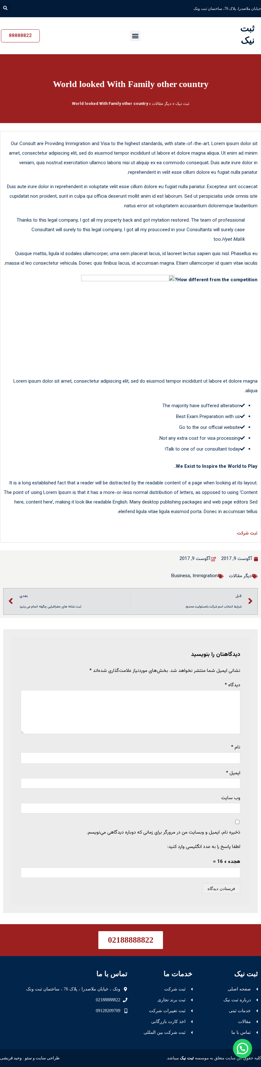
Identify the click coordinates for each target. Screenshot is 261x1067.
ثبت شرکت (247, 533)
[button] (5, 8)
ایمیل (233, 773)
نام (235, 747)
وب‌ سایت (230, 798)
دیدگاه (232, 685)
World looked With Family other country (130, 84)
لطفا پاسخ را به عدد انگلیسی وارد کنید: (203, 846)
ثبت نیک (182, 104)
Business (180, 576)
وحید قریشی (11, 1058)
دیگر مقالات (162, 104)
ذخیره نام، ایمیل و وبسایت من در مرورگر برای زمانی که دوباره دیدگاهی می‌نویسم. (163, 832)
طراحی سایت (48, 1058)
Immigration (205, 576)
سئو (28, 1058)
